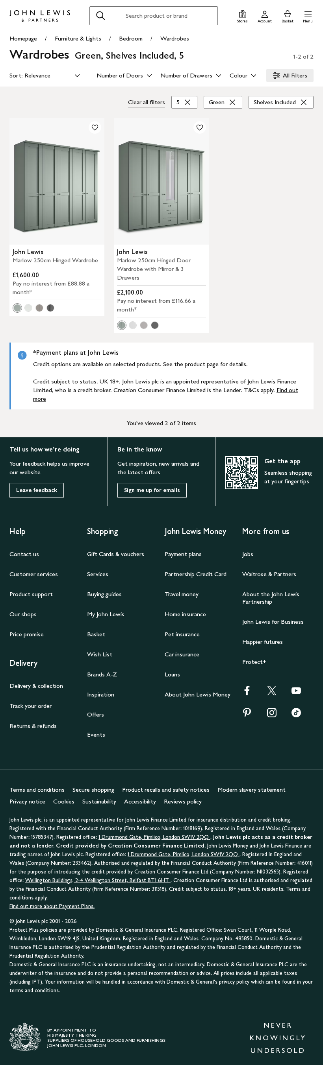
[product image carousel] (56, 181)
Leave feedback (36, 490)
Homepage (23, 38)
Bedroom (131, 38)
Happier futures (262, 641)
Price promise (26, 634)
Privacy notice (27, 801)
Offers (95, 714)
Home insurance (185, 614)
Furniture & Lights (78, 38)
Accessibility (140, 801)
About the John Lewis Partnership (270, 597)
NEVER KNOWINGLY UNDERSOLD (278, 1038)
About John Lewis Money (197, 694)
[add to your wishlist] (95, 127)
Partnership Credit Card (195, 574)
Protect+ (254, 661)
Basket (96, 634)
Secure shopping (93, 789)
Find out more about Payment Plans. (52, 906)
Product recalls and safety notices (166, 789)
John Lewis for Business (273, 621)
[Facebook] (247, 693)
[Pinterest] (247, 715)
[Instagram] (272, 715)
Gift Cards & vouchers (115, 554)
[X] (272, 693)
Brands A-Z (102, 674)
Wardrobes (174, 38)
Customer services (33, 574)
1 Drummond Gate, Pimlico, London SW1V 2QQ (154, 837)
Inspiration (100, 694)
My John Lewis (105, 614)
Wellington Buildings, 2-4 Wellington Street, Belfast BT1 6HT (98, 880)
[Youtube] (296, 693)
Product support (31, 594)
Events (96, 734)
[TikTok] (296, 715)
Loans (172, 674)
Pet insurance (182, 634)
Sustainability (99, 801)
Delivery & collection (36, 685)
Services (97, 574)
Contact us (24, 554)
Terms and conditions (37, 789)
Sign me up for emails (152, 490)
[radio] (17, 308)
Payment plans (183, 554)
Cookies (63, 801)
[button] (308, 15)
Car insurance (182, 654)
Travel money (182, 594)
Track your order (30, 705)
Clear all (146, 102)
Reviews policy (183, 801)
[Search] (100, 15)
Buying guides (104, 594)
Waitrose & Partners (269, 574)
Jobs (247, 554)
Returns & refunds (33, 726)
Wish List (99, 654)
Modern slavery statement (251, 789)
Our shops (23, 614)
